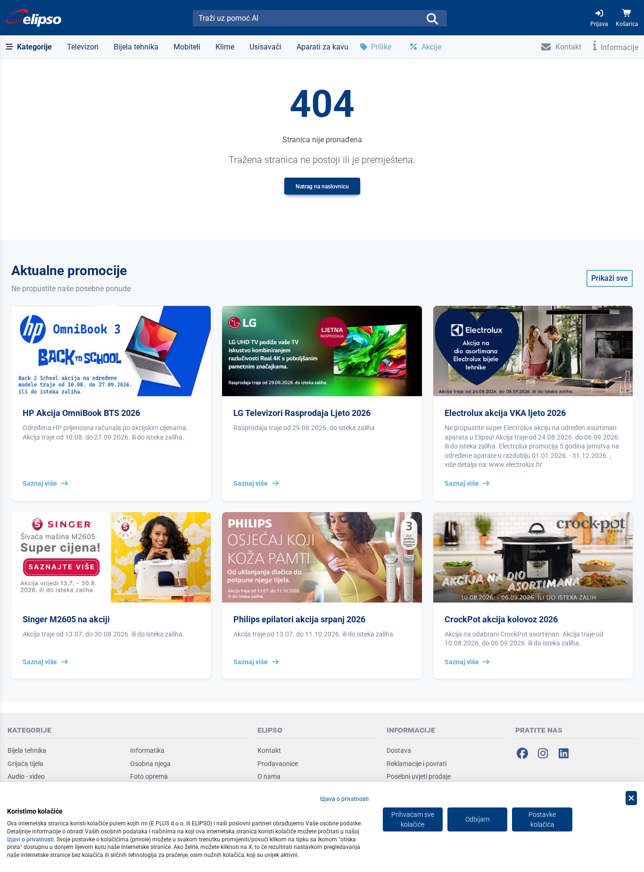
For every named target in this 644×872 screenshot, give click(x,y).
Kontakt (269, 750)
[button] (29, 47)
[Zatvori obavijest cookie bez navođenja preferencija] (631, 798)
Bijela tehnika (27, 750)
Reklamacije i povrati (416, 763)
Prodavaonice (277, 763)
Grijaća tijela (25, 763)
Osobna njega (150, 763)
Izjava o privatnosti (344, 799)
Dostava (399, 750)
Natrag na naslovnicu (322, 186)
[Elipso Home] (34, 18)
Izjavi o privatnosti (30, 839)
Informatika (147, 750)
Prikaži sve (609, 278)
